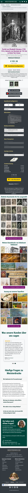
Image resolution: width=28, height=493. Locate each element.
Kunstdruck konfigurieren (15, 66)
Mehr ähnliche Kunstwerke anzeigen (14, 238)
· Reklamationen (5, 468)
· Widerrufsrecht (5, 466)
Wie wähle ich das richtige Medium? (12, 406)
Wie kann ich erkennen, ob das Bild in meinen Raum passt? (12, 401)
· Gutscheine (17, 468)
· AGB (3, 463)
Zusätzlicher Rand (7, 107)
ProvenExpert (10, 358)
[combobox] (14, 109)
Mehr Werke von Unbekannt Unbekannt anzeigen (14, 287)
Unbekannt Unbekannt (6, 6)
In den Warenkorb (15, 179)
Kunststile (8, 4)
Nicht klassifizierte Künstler (16, 4)
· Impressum (4, 462)
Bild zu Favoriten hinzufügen (14, 93)
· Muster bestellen (18, 470)
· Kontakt (3, 460)
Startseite (2, 4)
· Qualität (16, 463)
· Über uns (4, 470)
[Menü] (1, 1)
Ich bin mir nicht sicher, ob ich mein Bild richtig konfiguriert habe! (13, 412)
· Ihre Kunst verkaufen (19, 462)
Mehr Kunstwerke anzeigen (14, 326)
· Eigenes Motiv (17, 460)
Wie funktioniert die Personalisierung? (12, 379)
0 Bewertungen (16, 96)
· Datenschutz (4, 465)
